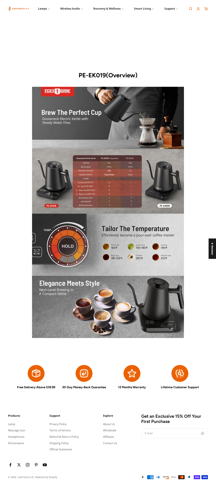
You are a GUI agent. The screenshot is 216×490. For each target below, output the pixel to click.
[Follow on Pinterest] (36, 465)
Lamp (11, 424)
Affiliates (108, 437)
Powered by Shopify (46, 477)
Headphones (16, 437)
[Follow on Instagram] (27, 465)
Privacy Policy (58, 424)
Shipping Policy (59, 443)
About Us (109, 424)
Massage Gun (16, 430)
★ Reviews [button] (212, 248)
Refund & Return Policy (64, 437)
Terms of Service (60, 430)
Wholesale (109, 430)
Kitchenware (16, 443)
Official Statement (60, 449)
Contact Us (110, 443)
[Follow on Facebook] (10, 465)
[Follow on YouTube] (45, 465)
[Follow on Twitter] (19, 465)
